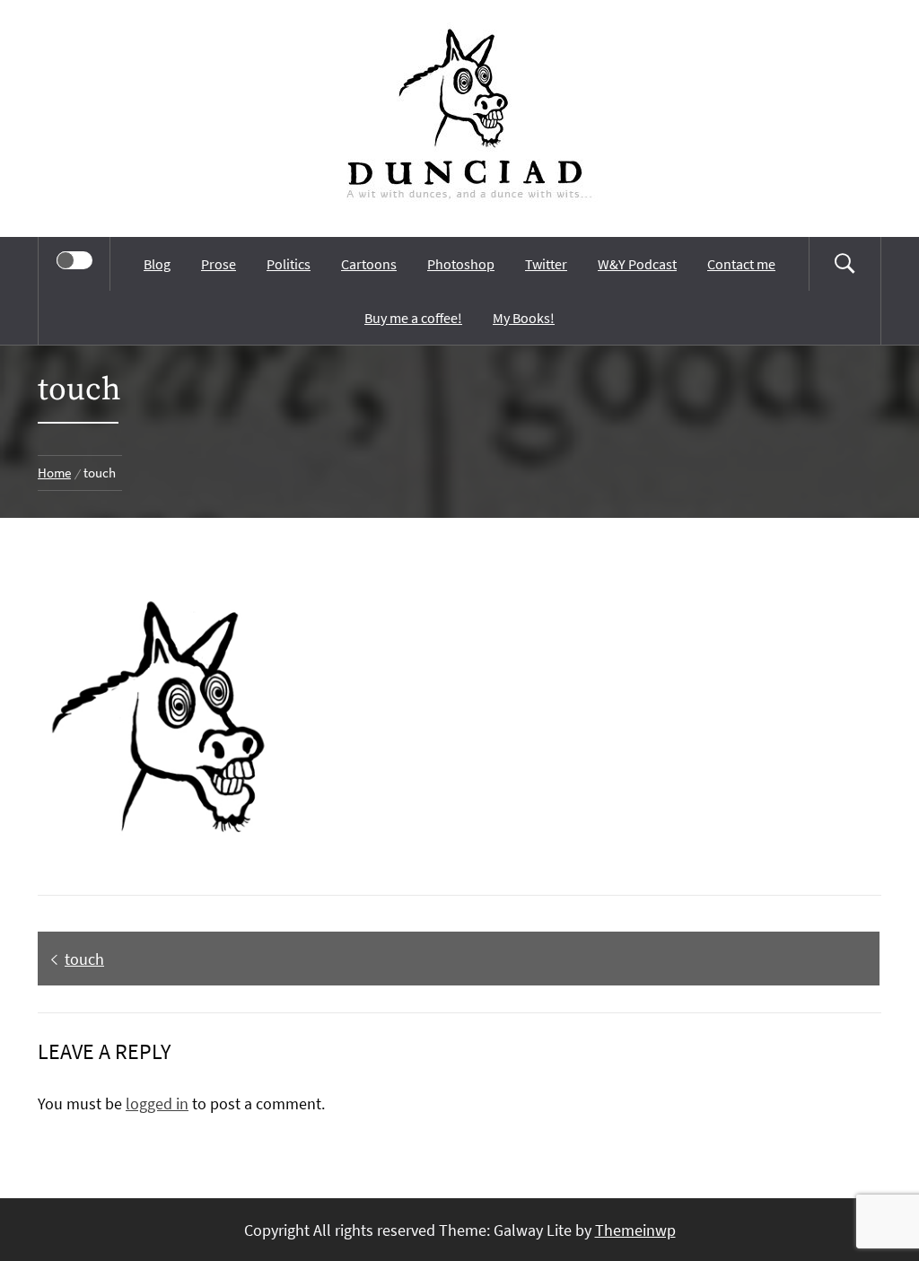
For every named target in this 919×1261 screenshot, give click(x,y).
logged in (157, 1103)
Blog (157, 264)
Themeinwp (635, 1230)
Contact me (741, 264)
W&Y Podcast (637, 264)
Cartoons (369, 264)
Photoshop (461, 264)
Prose (218, 264)
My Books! (524, 318)
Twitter (546, 264)
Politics (289, 264)
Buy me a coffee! (413, 318)
